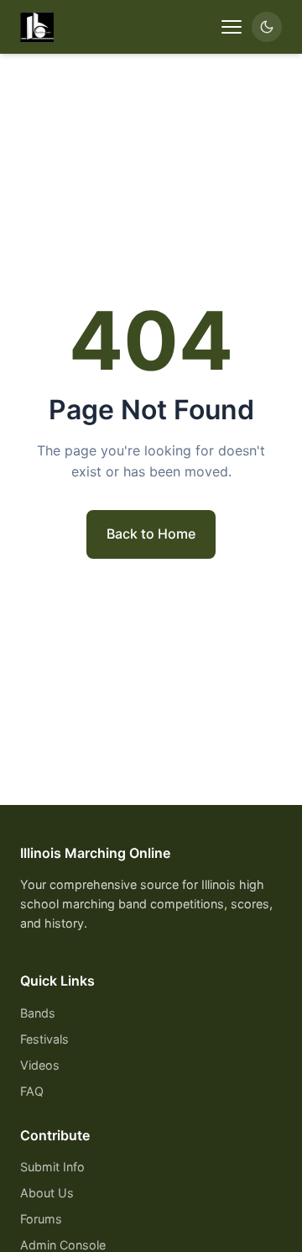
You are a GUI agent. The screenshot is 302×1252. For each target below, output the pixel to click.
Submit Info (52, 1167)
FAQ (32, 1091)
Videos (40, 1065)
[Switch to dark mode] (267, 27)
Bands (37, 1013)
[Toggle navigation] (231, 26)
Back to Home (151, 533)
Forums (41, 1219)
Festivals (44, 1039)
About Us (47, 1193)
